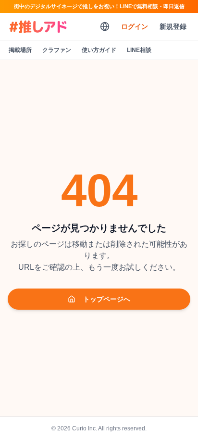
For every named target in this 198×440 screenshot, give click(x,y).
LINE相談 (139, 50)
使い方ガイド (99, 50)
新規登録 (173, 26)
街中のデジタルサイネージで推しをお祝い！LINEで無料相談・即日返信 (99, 6)
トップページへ (106, 299)
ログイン (134, 26)
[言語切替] (104, 26)
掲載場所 (20, 50)
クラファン (56, 50)
